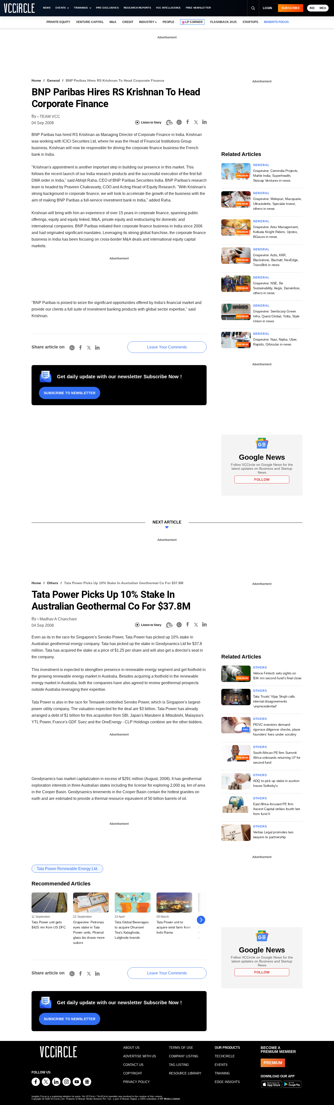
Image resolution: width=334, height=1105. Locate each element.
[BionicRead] (169, 122)
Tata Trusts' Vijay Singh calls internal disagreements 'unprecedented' (274, 701)
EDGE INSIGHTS (227, 1082)
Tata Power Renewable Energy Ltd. (67, 869)
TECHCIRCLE (225, 1056)
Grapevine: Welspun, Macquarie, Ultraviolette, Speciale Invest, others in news (277, 204)
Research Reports (137, 7)
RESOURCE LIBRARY (185, 1073)
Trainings (81, 7)
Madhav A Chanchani (58, 619)
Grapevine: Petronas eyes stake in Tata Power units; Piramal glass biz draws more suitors (88, 932)
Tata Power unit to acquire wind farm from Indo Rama (173, 927)
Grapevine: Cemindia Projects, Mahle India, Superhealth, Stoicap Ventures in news (275, 175)
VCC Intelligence (168, 7)
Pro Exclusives (107, 7)
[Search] (253, 8)
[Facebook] (187, 123)
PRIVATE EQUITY (58, 22)
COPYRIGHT (132, 1073)
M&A (113, 22)
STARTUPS (250, 22)
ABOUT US (131, 1047)
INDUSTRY (146, 22)
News (47, 7)
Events (61, 7)
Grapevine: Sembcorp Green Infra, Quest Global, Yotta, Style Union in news (276, 316)
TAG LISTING (179, 1065)
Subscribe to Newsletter (69, 393)
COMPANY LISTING (183, 1056)
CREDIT (127, 22)
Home (36, 80)
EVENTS (221, 1065)
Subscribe (290, 8)
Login (267, 8)
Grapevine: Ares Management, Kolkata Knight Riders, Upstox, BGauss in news (276, 232)
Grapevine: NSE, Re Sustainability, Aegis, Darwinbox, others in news (277, 288)
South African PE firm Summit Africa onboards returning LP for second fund (277, 757)
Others (52, 583)
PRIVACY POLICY (136, 1082)
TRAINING (222, 1073)
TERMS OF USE (181, 1047)
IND (312, 8)
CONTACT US (133, 1065)
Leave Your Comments (167, 347)
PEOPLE (168, 22)
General (53, 80)
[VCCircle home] (19, 8)
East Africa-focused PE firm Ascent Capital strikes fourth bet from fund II (276, 809)
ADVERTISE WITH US (139, 1056)
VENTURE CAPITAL (89, 22)
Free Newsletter (198, 7)
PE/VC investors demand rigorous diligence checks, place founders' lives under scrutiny (276, 729)
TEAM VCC (50, 116)
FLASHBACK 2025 (223, 22)
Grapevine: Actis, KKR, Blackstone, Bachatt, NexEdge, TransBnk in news (276, 260)
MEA (323, 8)
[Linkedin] (204, 123)
